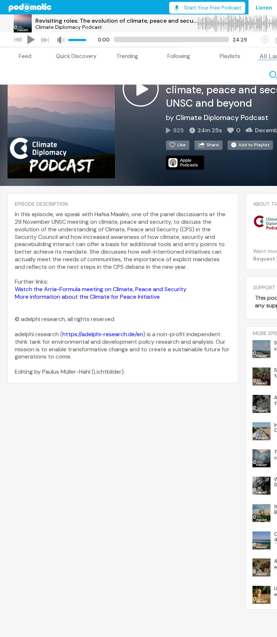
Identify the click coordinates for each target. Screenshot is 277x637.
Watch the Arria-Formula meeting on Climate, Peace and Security (100, 289)
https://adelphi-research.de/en (102, 334)
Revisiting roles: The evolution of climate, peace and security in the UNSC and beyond (116, 20)
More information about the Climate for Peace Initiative (87, 296)
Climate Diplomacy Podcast (68, 27)
